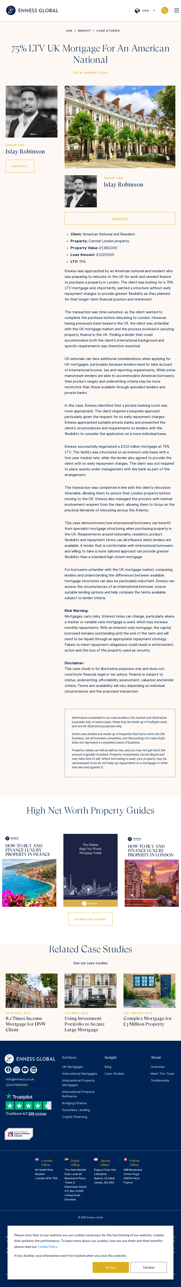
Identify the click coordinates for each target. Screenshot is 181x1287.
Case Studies (114, 1074)
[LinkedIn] (33, 1069)
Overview (158, 1067)
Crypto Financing (74, 1117)
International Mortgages (79, 1074)
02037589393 (164, 10)
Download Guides (90, 919)
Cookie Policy (47, 1247)
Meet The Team (162, 1074)
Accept (110, 1267)
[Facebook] (8, 1069)
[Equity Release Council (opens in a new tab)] (19, 1134)
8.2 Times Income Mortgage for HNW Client (26, 1024)
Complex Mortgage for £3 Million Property (147, 1021)
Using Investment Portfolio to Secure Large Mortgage (85, 1024)
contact (20, 166)
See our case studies (90, 963)
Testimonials (160, 1081)
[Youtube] (25, 1069)
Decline (148, 1267)
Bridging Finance (74, 1104)
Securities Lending (76, 1110)
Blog (108, 1067)
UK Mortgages (72, 1067)
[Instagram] (16, 1069)
